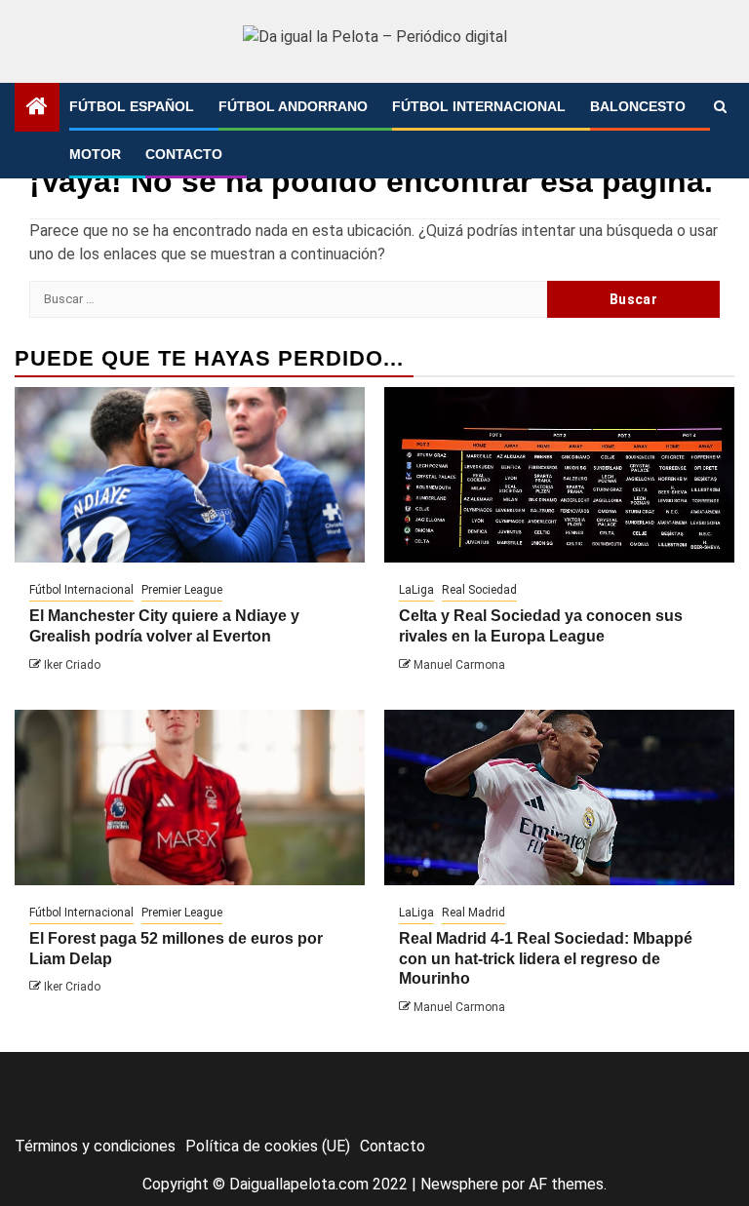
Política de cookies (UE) (267, 1146)
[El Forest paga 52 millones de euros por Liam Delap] (190, 797)
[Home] (37, 108)
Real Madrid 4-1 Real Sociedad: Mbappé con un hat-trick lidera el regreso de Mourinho (545, 959)
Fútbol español (131, 106)
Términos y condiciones (95, 1146)
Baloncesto (638, 106)
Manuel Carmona (459, 665)
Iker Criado (72, 665)
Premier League (181, 590)
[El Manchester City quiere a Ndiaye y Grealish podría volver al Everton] (190, 475)
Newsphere (459, 1184)
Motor (95, 154)
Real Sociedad (479, 590)
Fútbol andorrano (293, 106)
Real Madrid (473, 912)
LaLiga (416, 590)
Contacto (183, 154)
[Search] (720, 107)
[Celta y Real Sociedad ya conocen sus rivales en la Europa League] (559, 475)
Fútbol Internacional (479, 106)
